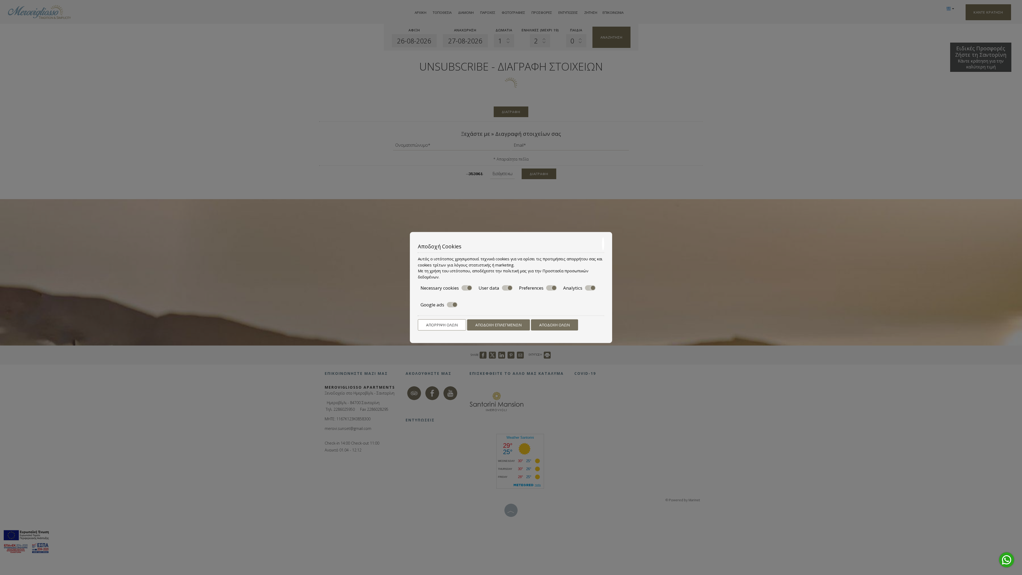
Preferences (531, 288)
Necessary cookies (440, 288)
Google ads (432, 304)
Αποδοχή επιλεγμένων (498, 324)
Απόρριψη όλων (442, 324)
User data (489, 288)
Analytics (572, 288)
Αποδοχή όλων (554, 324)
